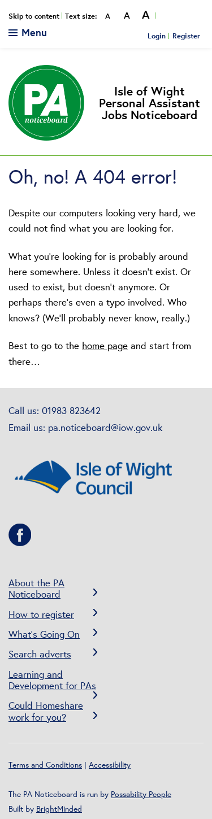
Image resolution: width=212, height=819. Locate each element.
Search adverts (39, 653)
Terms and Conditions (45, 765)
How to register (41, 614)
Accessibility (110, 765)
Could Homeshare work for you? (45, 711)
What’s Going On (44, 634)
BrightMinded (59, 809)
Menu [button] (33, 32)
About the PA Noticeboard (36, 588)
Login (157, 36)
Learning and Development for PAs (52, 680)
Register (186, 36)
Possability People (141, 794)
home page (105, 345)
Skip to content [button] (33, 16)
